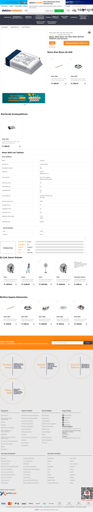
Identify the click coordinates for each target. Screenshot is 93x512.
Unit (48, 464)
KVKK (43, 434)
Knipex (72, 477)
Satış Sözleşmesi (46, 437)
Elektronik (4, 449)
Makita (49, 461)
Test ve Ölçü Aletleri (64, 17)
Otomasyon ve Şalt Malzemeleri (17, 17)
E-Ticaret (40, 509)
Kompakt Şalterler (28, 458)
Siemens (72, 466)
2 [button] (25, 104)
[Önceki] (48, 72)
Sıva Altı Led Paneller (7, 472)
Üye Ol (83, 10)
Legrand (72, 474)
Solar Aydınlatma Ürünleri (29, 437)
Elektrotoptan (46, 421)
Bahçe (3, 446)
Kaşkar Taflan (51, 480)
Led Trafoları (27, 474)
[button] (52, 59)
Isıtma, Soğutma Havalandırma (51, 22)
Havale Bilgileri (46, 432)
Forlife (71, 472)
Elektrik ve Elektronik (28, 17)
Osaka (71, 461)
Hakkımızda (4, 6)
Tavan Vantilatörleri (6, 469)
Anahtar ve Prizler (6, 477)
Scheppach (50, 477)
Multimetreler (5, 480)
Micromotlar (27, 477)
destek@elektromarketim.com (71, 438)
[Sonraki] (89, 72)
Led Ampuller (5, 464)
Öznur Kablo (73, 464)
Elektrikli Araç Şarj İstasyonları (30, 415)
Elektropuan (66, 6)
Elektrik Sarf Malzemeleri (30, 480)
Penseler (24, 434)
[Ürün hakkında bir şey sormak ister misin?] (89, 32)
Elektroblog (45, 415)
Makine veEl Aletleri (55, 17)
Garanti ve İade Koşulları (49, 423)
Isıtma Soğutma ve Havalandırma (6, 431)
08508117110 (65, 434)
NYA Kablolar (27, 472)
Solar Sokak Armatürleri (8, 474)
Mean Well (73, 458)
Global (72, 469)
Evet (59, 11)
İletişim (11, 6)
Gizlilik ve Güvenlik (47, 426)
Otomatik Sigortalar (27, 423)
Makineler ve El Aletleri (8, 427)
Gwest (49, 474)
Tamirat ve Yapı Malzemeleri (40, 22)
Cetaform (72, 480)
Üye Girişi (75, 10)
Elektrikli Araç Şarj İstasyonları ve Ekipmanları (39, 17)
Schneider (50, 458)
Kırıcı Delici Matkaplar (29, 466)
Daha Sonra (49, 11)
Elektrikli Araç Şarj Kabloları (29, 418)
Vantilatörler (25, 442)
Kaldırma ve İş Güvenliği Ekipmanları (83, 17)
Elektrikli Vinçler (6, 461)
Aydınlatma (7, 17)
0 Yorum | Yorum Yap (60, 34)
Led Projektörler (28, 461)
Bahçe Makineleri (26, 432)
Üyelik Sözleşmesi (47, 440)
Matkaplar (74, 17)
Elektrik (3, 422)
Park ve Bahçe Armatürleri (31, 483)
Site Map (44, 442)
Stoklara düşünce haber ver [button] (76, 43)
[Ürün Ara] (68, 10)
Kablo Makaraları (26, 429)
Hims (49, 469)
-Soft (36, 509)
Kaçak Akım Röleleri (27, 421)
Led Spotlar (24, 445)
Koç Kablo (50, 466)
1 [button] (22, 104)
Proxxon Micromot (52, 483)
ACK (48, 472)
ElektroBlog (18, 6)
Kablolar (48, 17)
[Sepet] (88, 10)
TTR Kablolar (4, 483)
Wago (71, 483)
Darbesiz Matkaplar (27, 426)
